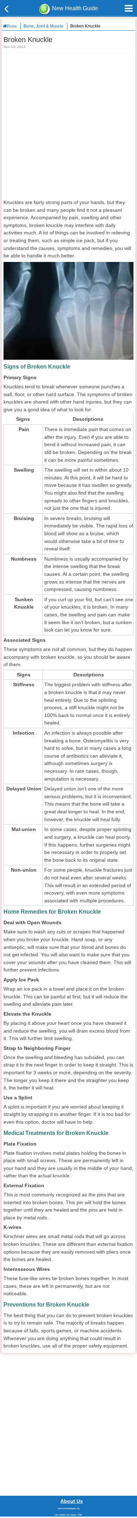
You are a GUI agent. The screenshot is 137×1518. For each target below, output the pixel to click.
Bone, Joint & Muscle (44, 26)
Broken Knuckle (85, 26)
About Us (71, 1501)
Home (12, 26)
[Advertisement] (68, 125)
